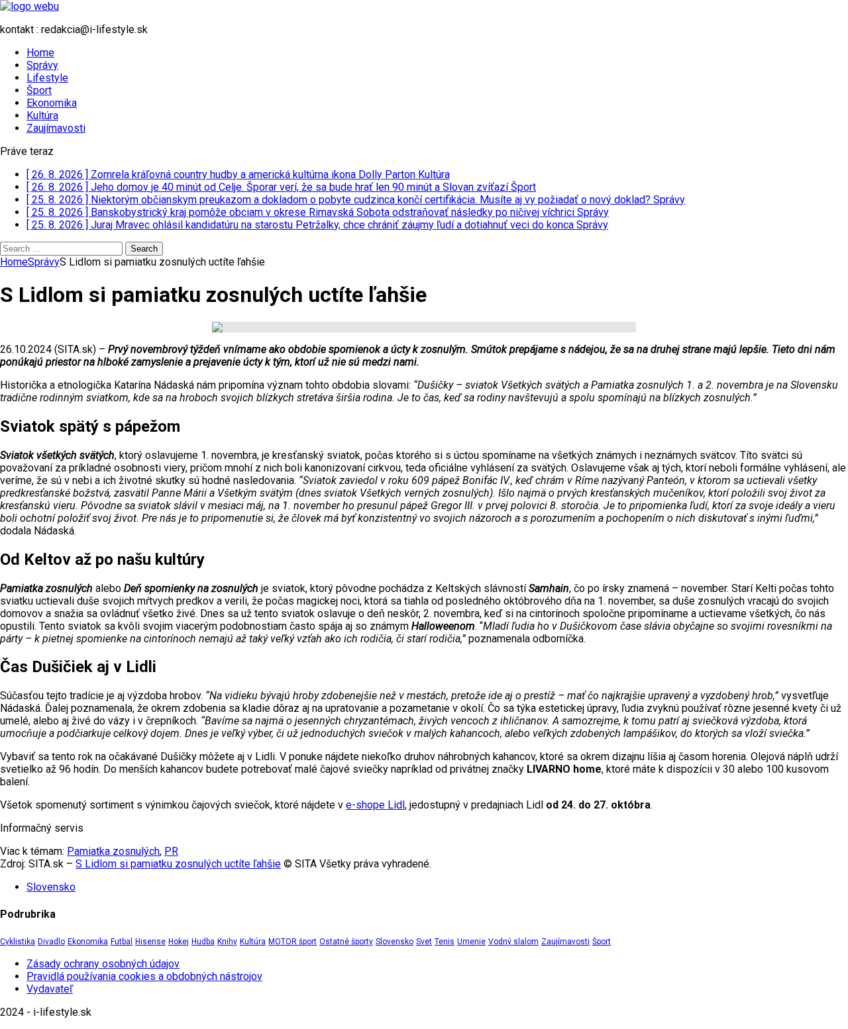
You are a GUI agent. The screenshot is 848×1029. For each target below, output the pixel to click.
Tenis (444, 941)
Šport (39, 90)
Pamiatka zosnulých (113, 851)
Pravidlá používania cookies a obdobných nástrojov (144, 976)
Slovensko (51, 887)
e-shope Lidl (375, 805)
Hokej (178, 941)
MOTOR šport (292, 941)
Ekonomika (51, 103)
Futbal (121, 941)
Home (40, 52)
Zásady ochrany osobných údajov (103, 963)
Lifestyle (47, 78)
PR (171, 851)
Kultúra (42, 115)
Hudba (203, 941)
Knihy (227, 941)
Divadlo (51, 941)
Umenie (471, 941)
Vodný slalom (513, 941)
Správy (42, 65)
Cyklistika (17, 941)
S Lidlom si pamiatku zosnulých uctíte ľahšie (178, 864)
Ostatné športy (346, 941)
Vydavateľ (49, 989)
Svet (424, 941)
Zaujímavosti (55, 128)
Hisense (150, 941)
